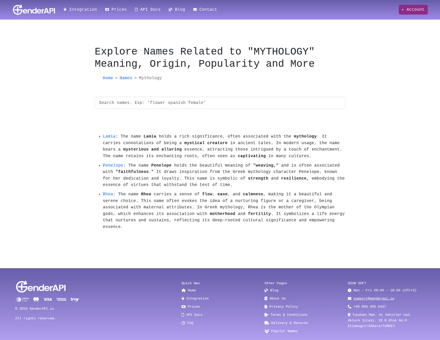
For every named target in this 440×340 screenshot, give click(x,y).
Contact (207, 9)
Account (414, 9)
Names (126, 78)
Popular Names (283, 331)
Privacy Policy (282, 307)
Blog (178, 9)
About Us (276, 298)
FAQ (189, 323)
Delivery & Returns (288, 323)
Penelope (113, 165)
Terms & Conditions (288, 315)
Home (108, 78)
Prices (118, 9)
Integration (81, 9)
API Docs (149, 9)
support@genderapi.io (373, 298)
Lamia (109, 136)
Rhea (108, 194)
